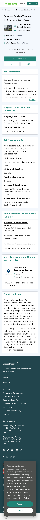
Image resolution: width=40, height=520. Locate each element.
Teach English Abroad (11, 397)
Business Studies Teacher (26, 10)
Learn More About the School (17, 248)
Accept (20, 504)
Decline (20, 510)
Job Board (6, 10)
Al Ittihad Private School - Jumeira (24, 25)
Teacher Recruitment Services (14, 404)
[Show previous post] (18, 362)
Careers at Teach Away (11, 400)
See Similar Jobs (20, 59)
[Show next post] (24, 362)
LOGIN (23, 3)
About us (6, 382)
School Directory (9, 389)
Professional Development (13, 393)
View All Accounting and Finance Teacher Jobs (18, 284)
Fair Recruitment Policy (12, 411)
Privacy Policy (8, 407)
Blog (4, 386)
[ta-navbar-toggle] (2, 3)
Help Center (7, 414)
